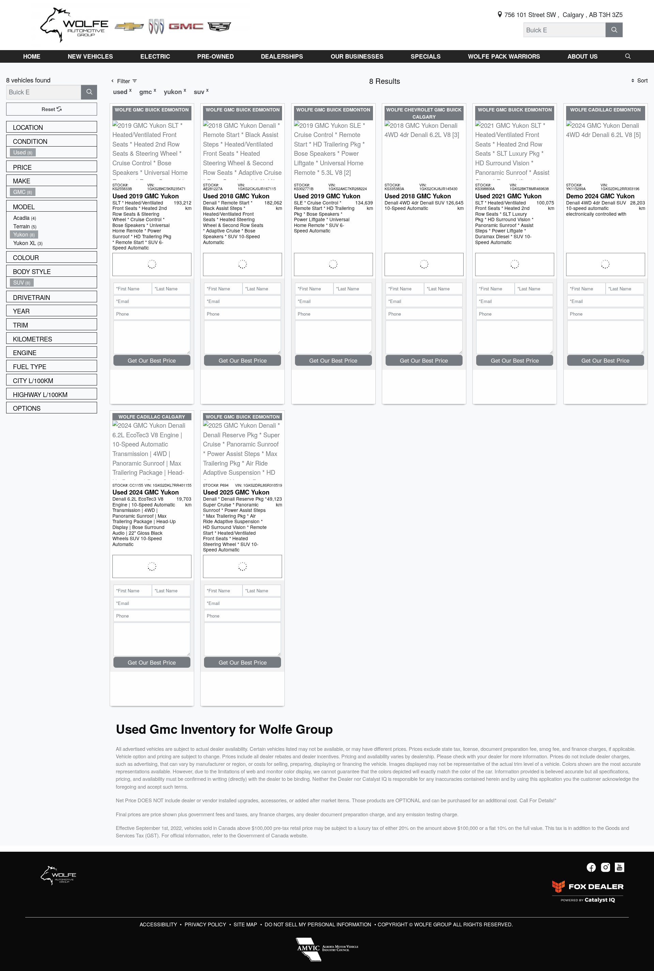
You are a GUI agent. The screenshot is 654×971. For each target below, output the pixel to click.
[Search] (614, 29)
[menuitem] (53, 152)
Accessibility (159, 924)
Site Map (246, 924)
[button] (32, 56)
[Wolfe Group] (140, 23)
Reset (49, 109)
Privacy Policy (206, 924)
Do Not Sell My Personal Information (319, 924)
